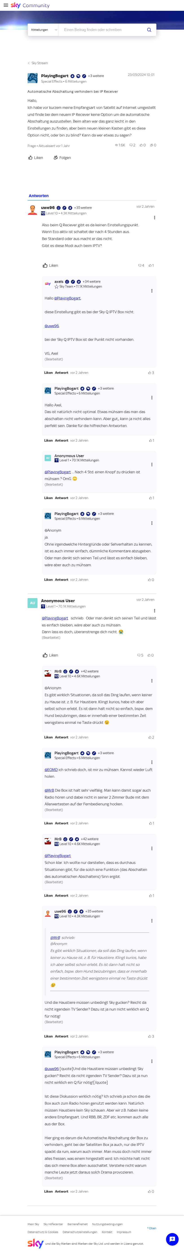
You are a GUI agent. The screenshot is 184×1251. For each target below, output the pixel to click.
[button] (48, 372)
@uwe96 (52, 326)
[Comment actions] (154, 218)
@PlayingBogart (67, 298)
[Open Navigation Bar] (7, 5)
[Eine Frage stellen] (172, 1239)
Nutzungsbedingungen (107, 1224)
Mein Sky (33, 1224)
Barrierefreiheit (78, 1224)
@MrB (49, 790)
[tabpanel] (92, 703)
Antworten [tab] (39, 196)
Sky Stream (40, 63)
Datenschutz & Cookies (43, 1232)
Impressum (124, 1232)
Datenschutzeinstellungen (80, 1232)
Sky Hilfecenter (53, 1224)
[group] (120, 145)
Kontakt (107, 1232)
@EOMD (51, 769)
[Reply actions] (152, 291)
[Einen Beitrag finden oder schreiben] (149, 30)
